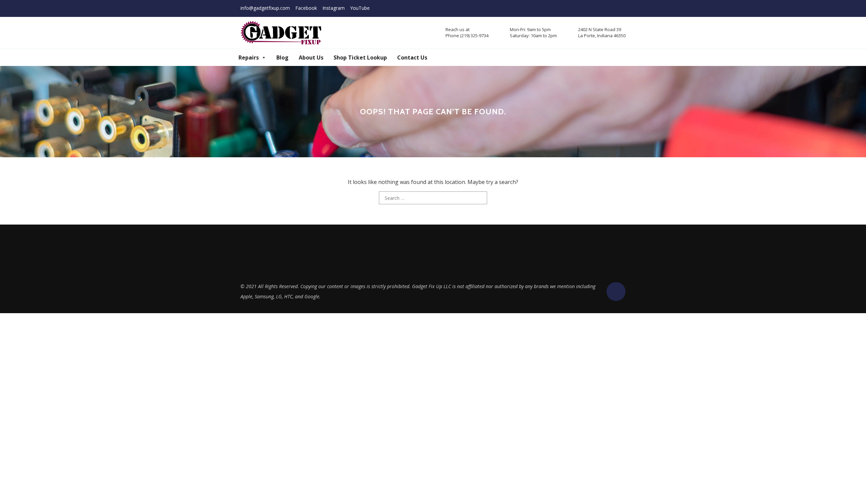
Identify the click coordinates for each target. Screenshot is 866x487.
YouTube (360, 8)
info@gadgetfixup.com (265, 8)
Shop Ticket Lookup (360, 57)
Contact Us (412, 57)
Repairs (248, 57)
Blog (282, 57)
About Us (311, 57)
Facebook (306, 8)
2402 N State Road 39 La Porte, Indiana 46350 (601, 32)
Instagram (333, 8)
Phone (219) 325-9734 (467, 35)
